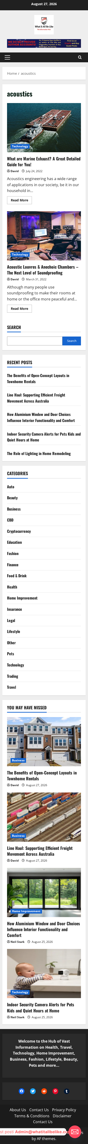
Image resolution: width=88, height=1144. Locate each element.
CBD (10, 520)
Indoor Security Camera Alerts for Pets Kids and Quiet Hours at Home (40, 1007)
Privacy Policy (64, 1109)
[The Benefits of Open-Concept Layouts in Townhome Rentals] (44, 741)
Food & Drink (17, 575)
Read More (21, 201)
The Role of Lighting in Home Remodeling (39, 453)
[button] (7, 57)
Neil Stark (17, 942)
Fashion (13, 553)
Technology (20, 146)
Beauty (12, 497)
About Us (18, 1109)
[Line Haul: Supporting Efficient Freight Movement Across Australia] (44, 817)
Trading (12, 676)
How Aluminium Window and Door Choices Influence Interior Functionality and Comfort (41, 417)
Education (14, 542)
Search (14, 327)
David (15, 171)
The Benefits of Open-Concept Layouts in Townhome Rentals (42, 775)
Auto (10, 486)
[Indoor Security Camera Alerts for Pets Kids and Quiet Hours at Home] (44, 973)
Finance (13, 564)
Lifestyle (13, 631)
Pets (10, 653)
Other (11, 642)
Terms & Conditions (32, 1115)
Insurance (14, 609)
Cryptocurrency (19, 531)
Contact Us (39, 1109)
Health (12, 587)
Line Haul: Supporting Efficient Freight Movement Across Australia (36, 398)
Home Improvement (22, 598)
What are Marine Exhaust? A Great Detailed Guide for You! (44, 127)
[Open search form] (80, 57)
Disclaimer (62, 1115)
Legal (11, 620)
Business (14, 509)
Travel (11, 687)
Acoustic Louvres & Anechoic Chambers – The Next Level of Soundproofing (44, 235)
